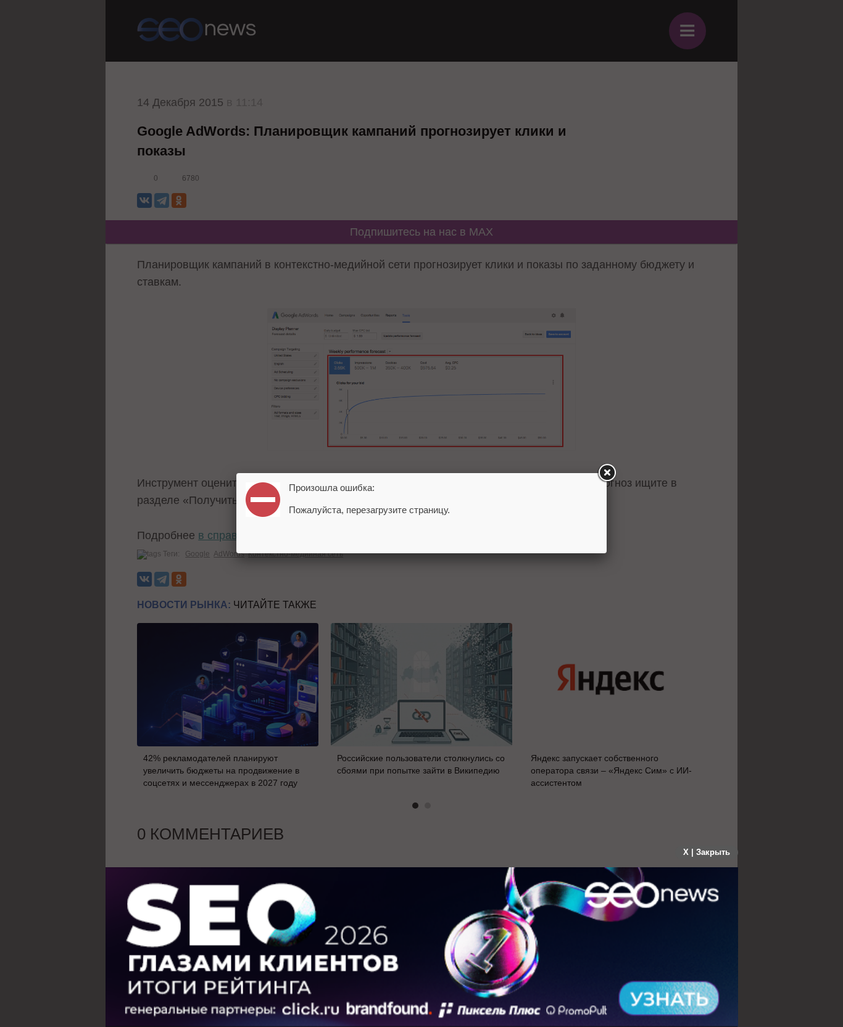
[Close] (607, 473)
